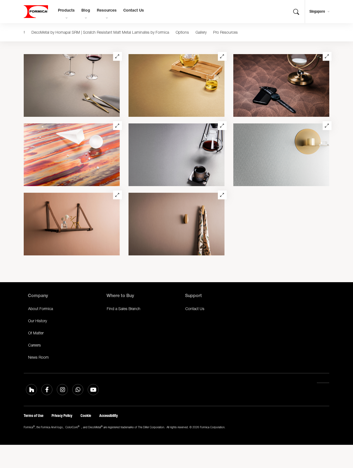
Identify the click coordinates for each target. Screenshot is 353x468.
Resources (107, 11)
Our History (37, 320)
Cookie (86, 415)
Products (66, 11)
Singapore (317, 11)
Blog (85, 11)
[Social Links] (31, 389)
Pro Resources (225, 32)
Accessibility (108, 415)
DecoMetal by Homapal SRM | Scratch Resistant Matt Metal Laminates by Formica (100, 32)
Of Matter (36, 332)
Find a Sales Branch (123, 308)
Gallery (201, 32)
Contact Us (133, 11)
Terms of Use (33, 415)
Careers (34, 345)
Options (182, 32)
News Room (38, 357)
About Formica (40, 308)
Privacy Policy (62, 415)
